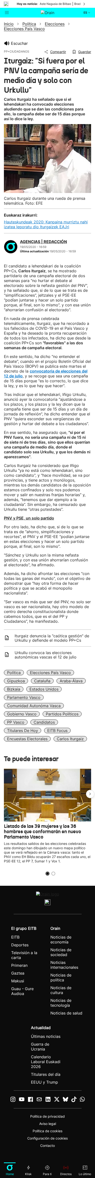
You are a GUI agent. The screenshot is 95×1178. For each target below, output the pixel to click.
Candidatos (44, 722)
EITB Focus (57, 730)
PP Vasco (15, 722)
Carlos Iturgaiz (70, 738)
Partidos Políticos (62, 714)
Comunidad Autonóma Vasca (34, 705)
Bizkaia (13, 689)
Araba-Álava (71, 680)
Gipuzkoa (16, 680)
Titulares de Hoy (22, 730)
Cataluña (42, 680)
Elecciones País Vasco (50, 672)
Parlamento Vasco (23, 697)
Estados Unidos (43, 689)
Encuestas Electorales (27, 738)
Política (14, 672)
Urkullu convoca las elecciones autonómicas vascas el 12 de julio (45, 654)
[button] (90, 794)
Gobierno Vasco (22, 714)
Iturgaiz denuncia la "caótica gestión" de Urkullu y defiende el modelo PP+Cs (52, 638)
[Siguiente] (84, 4)
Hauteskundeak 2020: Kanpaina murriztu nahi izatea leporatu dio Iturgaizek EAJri (46, 224)
